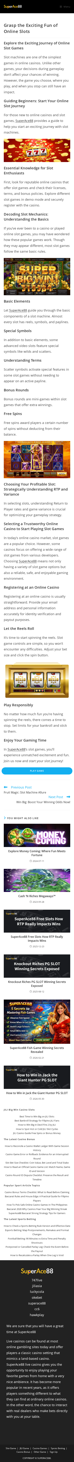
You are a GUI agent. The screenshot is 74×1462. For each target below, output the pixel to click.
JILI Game (24, 1448)
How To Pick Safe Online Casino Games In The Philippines (37, 1204)
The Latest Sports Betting (20, 1219)
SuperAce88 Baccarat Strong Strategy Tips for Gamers (37, 1213)
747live (37, 1280)
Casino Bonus (23, 1451)
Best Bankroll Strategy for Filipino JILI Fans (37, 1120)
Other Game (40, 1451)
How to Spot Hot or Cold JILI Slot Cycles (37, 1129)
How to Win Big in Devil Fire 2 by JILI (37, 1124)
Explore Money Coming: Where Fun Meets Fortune (37, 853)
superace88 (37, 1303)
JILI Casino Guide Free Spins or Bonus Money (37, 1133)
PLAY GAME (37, 770)
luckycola (37, 1291)
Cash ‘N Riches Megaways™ (37, 896)
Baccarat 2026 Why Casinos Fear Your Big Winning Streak (37, 1209)
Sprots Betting (58, 1448)
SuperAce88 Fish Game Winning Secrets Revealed (37, 1050)
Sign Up (53, 1451)
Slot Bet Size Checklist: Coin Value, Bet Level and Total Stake (37, 1162)
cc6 (37, 1309)
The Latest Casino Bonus (19, 1139)
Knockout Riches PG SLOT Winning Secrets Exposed (37, 984)
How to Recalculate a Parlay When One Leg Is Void (37, 1255)
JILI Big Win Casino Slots (19, 1109)
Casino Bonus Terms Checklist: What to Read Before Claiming (37, 1192)
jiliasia (37, 1286)
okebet (37, 1297)
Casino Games (40, 1448)
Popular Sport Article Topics (22, 1185)
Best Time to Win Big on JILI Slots (37, 1116)
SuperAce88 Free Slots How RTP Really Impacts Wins (37, 939)
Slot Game (11, 1448)
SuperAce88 (24, 121)
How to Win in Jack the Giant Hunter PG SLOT (37, 1093)
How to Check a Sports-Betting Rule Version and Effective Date (37, 1225)
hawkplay (37, 1315)
